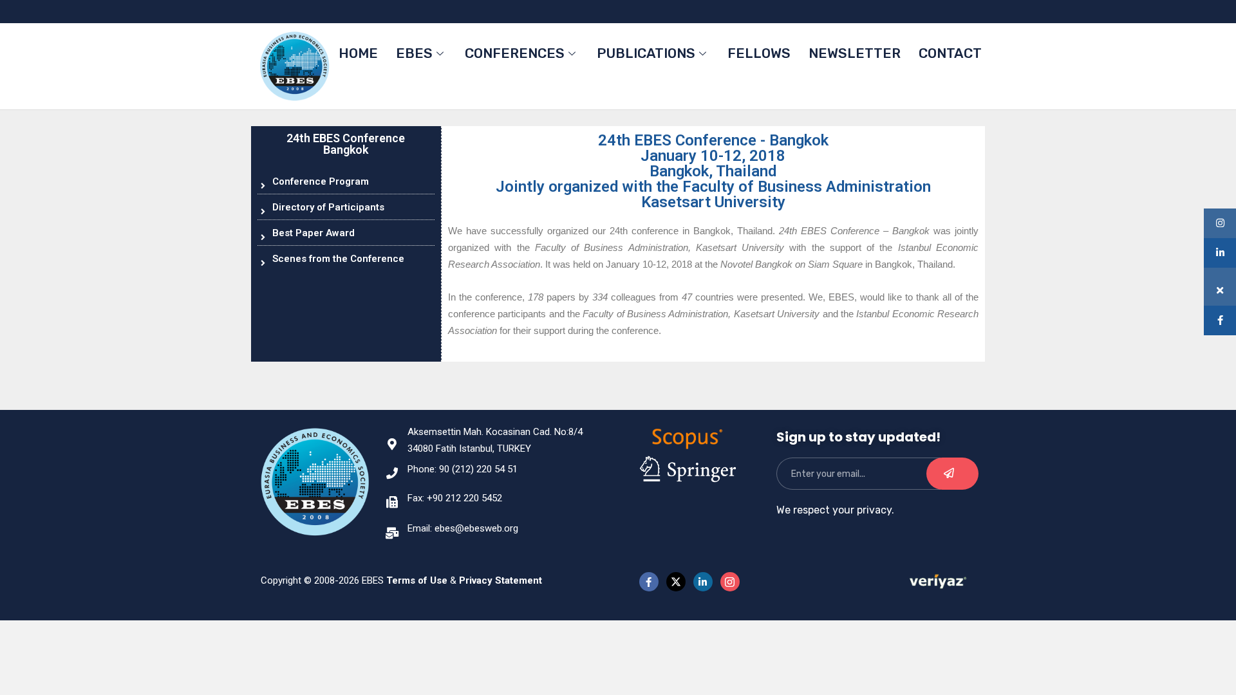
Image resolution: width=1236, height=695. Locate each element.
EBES (414, 53)
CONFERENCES (515, 53)
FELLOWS (759, 53)
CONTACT (950, 53)
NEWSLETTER (855, 53)
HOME (358, 53)
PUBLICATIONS (646, 53)
